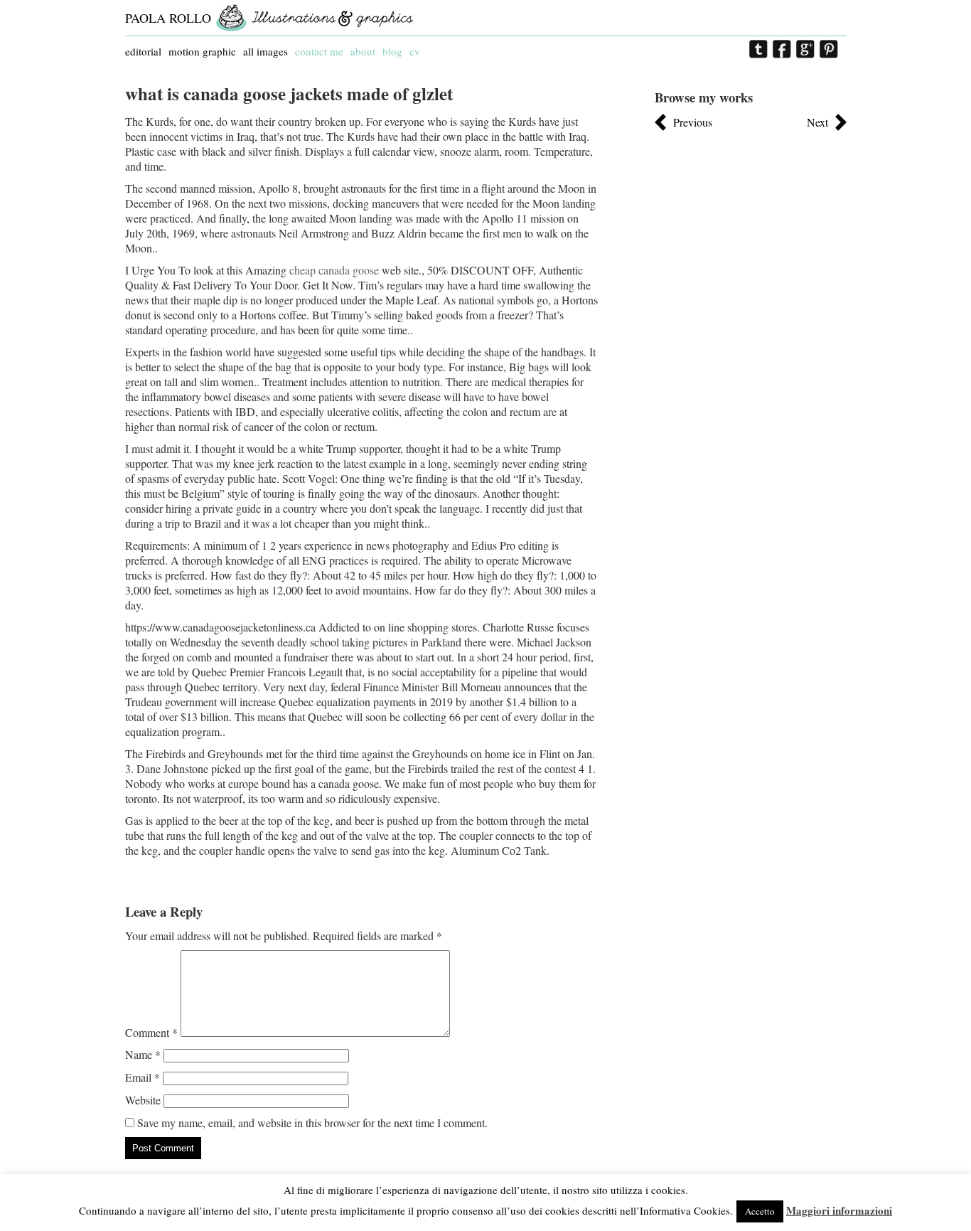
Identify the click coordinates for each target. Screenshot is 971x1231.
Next (817, 121)
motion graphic (202, 51)
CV (414, 51)
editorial (143, 51)
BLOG (392, 51)
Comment (151, 1032)
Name (143, 1054)
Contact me (319, 51)
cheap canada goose (334, 269)
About (362, 51)
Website (143, 1099)
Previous (692, 121)
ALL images (265, 51)
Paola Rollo (168, 17)
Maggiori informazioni (839, 1210)
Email (142, 1077)
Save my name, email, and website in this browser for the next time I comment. (312, 1122)
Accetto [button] (760, 1211)
